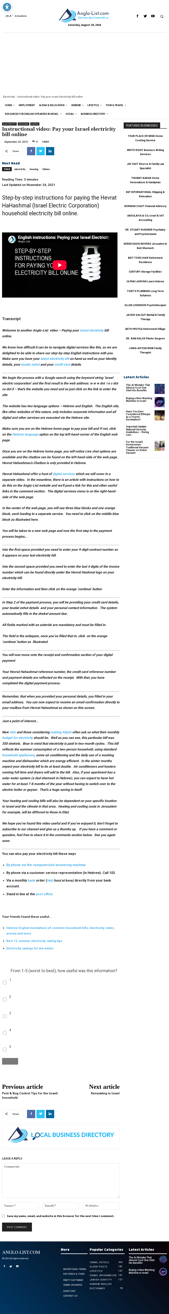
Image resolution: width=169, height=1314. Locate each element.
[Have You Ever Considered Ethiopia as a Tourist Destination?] (160, 415)
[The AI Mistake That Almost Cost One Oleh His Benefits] (160, 389)
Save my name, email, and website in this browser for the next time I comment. (60, 1216)
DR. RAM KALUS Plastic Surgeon (145, 338)
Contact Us (70, 1296)
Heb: (50, 880)
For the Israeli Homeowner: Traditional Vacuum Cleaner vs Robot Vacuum (137, 447)
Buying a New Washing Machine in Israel (139, 399)
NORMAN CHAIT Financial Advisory (145, 206)
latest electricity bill (54, 359)
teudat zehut (30, 364)
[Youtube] (153, 16)
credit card (61, 364)
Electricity (9, 96)
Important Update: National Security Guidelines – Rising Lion (137, 430)
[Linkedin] (50, 151)
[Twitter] (145, 16)
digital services (64, 474)
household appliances (18, 755)
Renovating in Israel (105, 1093)
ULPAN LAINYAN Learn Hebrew (145, 281)
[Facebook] (137, 16)
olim (12, 732)
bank (31, 880)
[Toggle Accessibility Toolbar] (7, 7)
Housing (23, 124)
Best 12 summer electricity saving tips (34, 941)
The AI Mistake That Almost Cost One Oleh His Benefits (138, 388)
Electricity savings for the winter (30, 948)
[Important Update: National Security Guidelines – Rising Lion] (160, 430)
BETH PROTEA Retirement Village (145, 329)
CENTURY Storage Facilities (145, 271)
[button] (162, 16)
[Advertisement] (84, 64)
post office (44, 894)
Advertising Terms (74, 1269)
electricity (19, 169)
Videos (35, 124)
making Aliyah (61, 732)
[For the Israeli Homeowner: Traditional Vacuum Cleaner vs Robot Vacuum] (160, 446)
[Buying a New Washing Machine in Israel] (160, 402)
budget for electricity (17, 738)
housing (33, 169)
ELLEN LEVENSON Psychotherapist (145, 305)
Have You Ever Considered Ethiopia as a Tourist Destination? (138, 415)
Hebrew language (25, 434)
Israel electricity (91, 330)
